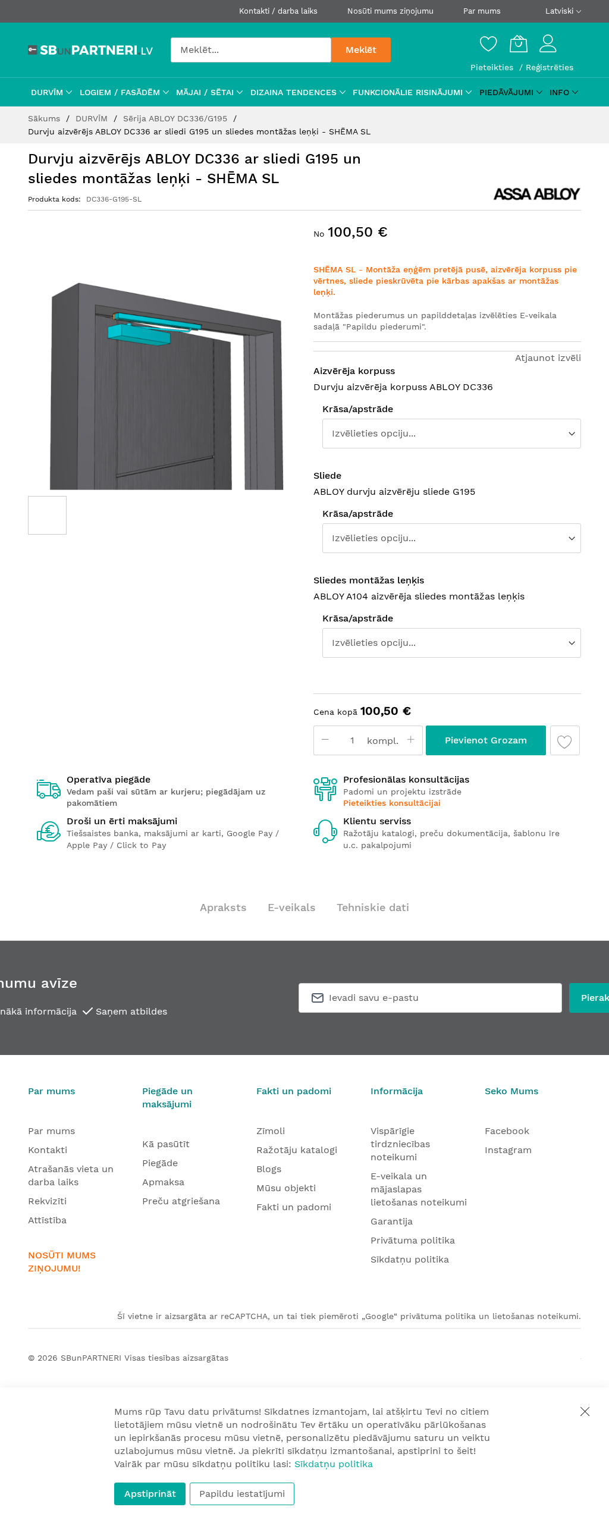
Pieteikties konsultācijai (392, 803)
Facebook (507, 1130)
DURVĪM (93, 118)
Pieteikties (493, 67)
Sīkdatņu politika (410, 1259)
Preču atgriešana (181, 1201)
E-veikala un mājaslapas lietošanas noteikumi (419, 1189)
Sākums (45, 118)
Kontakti (47, 1150)
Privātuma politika (413, 1240)
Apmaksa (163, 1182)
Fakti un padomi (293, 1207)
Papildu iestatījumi (242, 1493)
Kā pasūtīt (166, 1144)
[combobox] (251, 49)
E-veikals (292, 907)
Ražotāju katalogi (296, 1150)
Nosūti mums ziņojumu (390, 11)
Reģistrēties (549, 67)
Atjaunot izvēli (548, 357)
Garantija (392, 1221)
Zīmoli (270, 1130)
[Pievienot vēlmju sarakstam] (565, 740)
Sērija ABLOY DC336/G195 (176, 118)
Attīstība (47, 1220)
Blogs (268, 1169)
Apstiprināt (150, 1493)
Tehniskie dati (373, 907)
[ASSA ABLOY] (537, 194)
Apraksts (223, 907)
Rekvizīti (47, 1201)
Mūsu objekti (286, 1188)
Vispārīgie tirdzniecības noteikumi (400, 1144)
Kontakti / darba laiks (278, 11)
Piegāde (160, 1163)
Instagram (508, 1150)
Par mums (482, 11)
